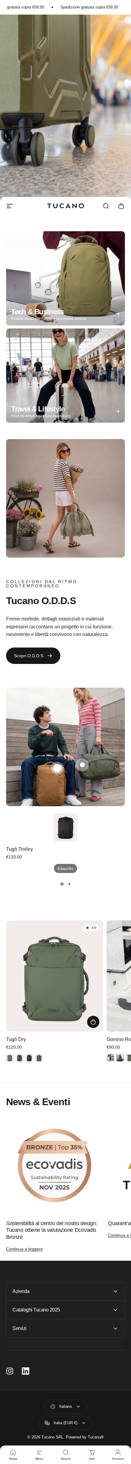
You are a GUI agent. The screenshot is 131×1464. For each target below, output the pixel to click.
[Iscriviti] (114, 1415)
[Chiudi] (122, 1367)
